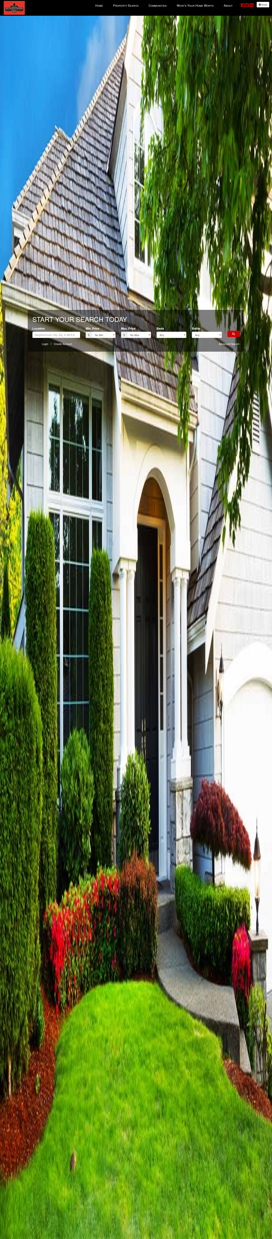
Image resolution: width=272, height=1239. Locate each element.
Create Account (63, 344)
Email (264, 4)
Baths (196, 328)
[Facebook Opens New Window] (243, 5)
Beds (160, 328)
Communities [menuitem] (158, 5)
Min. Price (92, 328)
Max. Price (128, 328)
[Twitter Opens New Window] (247, 5)
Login (45, 344)
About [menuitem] (228, 5)
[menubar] (164, 5)
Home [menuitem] (99, 5)
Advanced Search (229, 344)
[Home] (14, 7)
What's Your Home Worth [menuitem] (195, 5)
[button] (233, 334)
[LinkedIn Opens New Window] (251, 5)
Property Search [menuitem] (126, 5)
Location (38, 328)
